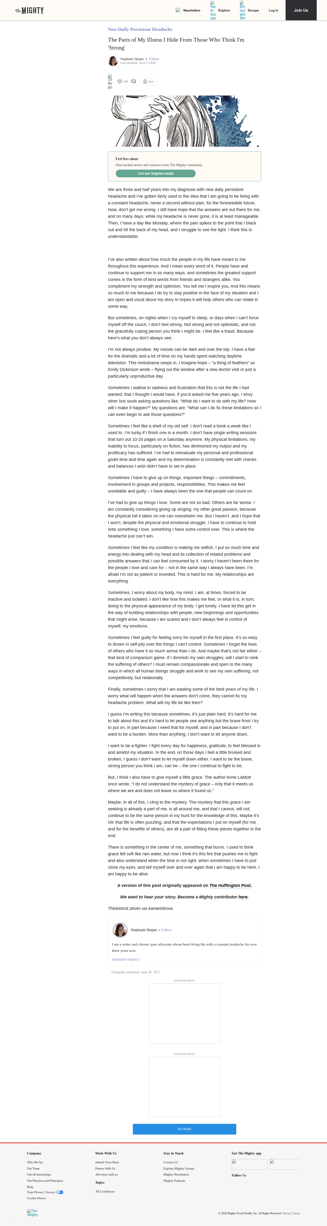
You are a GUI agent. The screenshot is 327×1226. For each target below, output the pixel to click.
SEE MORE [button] (184, 1129)
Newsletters (191, 10)
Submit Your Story (107, 1162)
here (243, 897)
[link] (29, 10)
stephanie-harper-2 (126, 959)
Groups (253, 10)
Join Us (301, 10)
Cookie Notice (36, 1198)
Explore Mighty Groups (179, 1168)
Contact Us (171, 1162)
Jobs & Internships (39, 1174)
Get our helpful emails (156, 173)
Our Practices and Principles (45, 1180)
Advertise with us (106, 1174)
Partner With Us (105, 1168)
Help (30, 1187)
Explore (224, 10)
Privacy (286, 1213)
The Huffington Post (230, 885)
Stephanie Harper (132, 59)
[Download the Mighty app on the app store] (250, 1164)
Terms (296, 1213)
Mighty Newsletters (176, 1174)
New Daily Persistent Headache (140, 29)
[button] (154, 59)
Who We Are (35, 1162)
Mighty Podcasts (174, 1180)
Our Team (33, 1168)
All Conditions (105, 1191)
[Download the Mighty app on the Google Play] (287, 1164)
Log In (273, 10)
